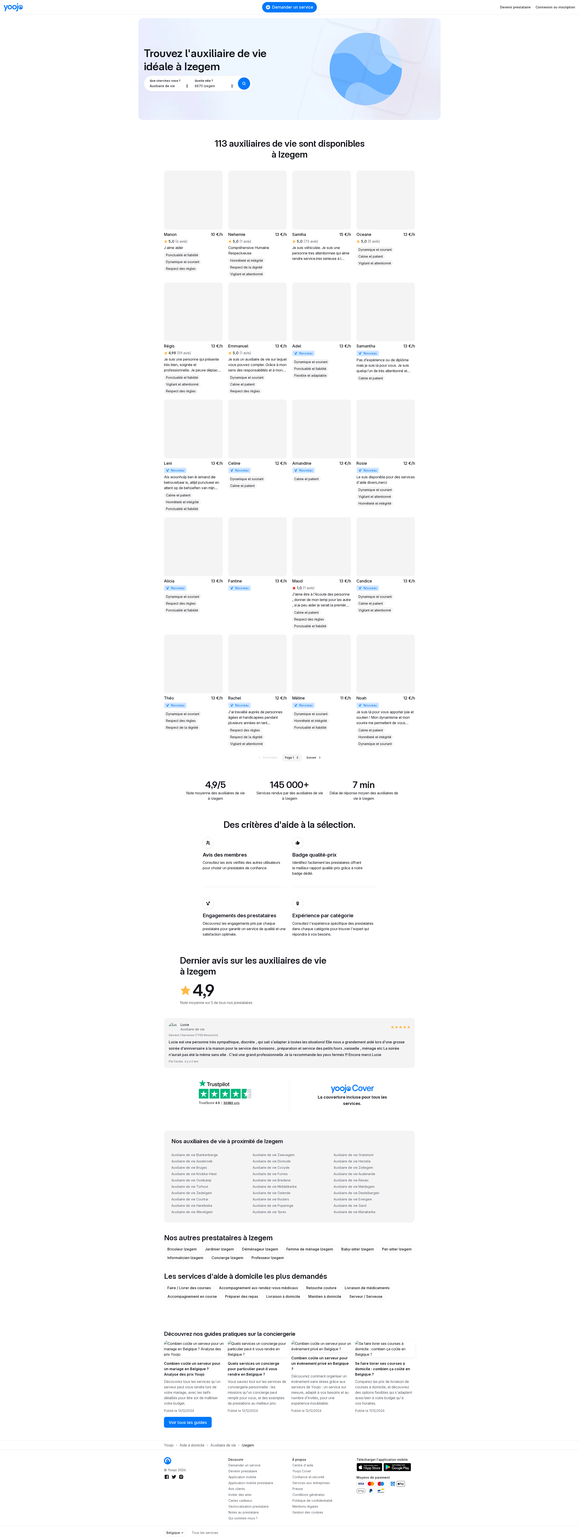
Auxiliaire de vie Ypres (269, 1212)
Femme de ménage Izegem (309, 1249)
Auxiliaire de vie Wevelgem (192, 1212)
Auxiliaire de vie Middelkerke (275, 1186)
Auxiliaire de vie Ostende (271, 1193)
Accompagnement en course (192, 1296)
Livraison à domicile (283, 1296)
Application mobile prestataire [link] (250, 1483)
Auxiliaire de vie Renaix (351, 1180)
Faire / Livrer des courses (189, 1288)
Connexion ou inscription (555, 7)
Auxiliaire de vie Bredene (272, 1180)
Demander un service (292, 7)
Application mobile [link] (242, 1477)
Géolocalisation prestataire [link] (248, 1506)
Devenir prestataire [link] (242, 1471)
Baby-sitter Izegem (357, 1249)
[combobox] (169, 83)
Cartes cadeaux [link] (240, 1500)
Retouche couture (321, 1288)
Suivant (311, 757)
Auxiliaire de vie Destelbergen (356, 1193)
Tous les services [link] (205, 1533)
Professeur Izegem (268, 1257)
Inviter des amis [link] (240, 1495)
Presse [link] (297, 1489)
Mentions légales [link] (305, 1506)
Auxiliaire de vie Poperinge (273, 1205)
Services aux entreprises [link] (311, 1483)
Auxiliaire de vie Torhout (189, 1186)
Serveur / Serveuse (365, 1296)
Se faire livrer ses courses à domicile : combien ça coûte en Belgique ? (382, 1369)
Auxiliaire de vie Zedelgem (191, 1193)
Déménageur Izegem (260, 1249)
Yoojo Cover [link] (301, 1471)
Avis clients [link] (236, 1489)
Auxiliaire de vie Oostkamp (191, 1180)
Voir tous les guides (188, 1422)
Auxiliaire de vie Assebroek (192, 1161)
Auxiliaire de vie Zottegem (353, 1167)
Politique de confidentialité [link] (312, 1500)
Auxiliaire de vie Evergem (353, 1199)
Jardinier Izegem (219, 1249)
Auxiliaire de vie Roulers (271, 1199)
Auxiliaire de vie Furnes (270, 1174)
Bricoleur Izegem (182, 1249)
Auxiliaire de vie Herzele (352, 1161)
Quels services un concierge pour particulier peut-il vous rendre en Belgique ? (253, 1369)
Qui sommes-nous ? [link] (243, 1518)
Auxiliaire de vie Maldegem (354, 1186)
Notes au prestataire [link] (243, 1512)
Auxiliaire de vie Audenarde (354, 1174)
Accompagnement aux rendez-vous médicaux (258, 1288)
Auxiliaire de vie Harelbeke (191, 1205)
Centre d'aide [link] (302, 1465)
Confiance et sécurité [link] (308, 1477)
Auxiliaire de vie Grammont (353, 1155)
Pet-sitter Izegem (397, 1249)
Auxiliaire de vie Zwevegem (273, 1155)
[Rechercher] (244, 83)
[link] (257, 224)
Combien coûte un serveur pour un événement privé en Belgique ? (320, 1363)
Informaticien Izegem (185, 1257)
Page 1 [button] (289, 757)
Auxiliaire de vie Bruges (189, 1167)
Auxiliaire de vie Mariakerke (354, 1212)
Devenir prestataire (515, 7)
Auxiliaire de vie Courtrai (189, 1199)
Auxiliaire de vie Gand (350, 1205)
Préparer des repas (241, 1296)
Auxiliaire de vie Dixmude (272, 1161)
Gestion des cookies (307, 1512)
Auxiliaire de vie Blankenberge (194, 1155)
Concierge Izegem (227, 1257)
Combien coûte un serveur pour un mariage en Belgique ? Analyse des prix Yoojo (192, 1369)
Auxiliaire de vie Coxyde (271, 1167)
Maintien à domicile (324, 1296)
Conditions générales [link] (308, 1495)
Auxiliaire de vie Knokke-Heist (194, 1174)
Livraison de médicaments (367, 1288)
